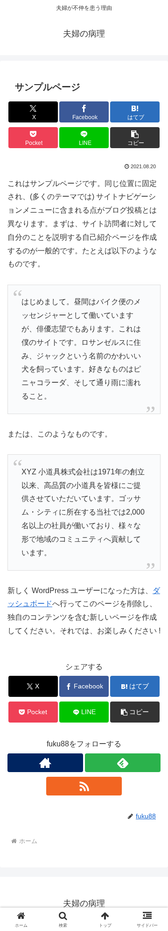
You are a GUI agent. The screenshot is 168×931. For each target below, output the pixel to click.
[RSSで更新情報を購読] (84, 786)
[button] (135, 137)
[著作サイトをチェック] (45, 762)
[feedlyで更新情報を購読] (123, 762)
